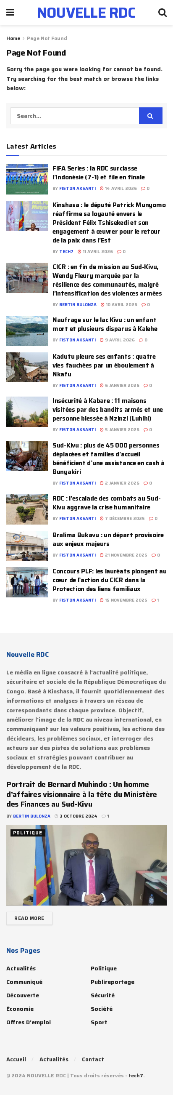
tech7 (66, 251)
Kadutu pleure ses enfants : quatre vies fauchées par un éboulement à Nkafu (104, 365)
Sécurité (103, 995)
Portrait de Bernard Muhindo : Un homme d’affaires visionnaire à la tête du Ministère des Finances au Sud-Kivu (81, 794)
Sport (99, 1022)
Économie (20, 1008)
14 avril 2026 (120, 188)
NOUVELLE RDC (86, 12)
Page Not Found (47, 38)
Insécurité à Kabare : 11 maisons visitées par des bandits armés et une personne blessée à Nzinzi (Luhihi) (107, 410)
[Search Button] (151, 115)
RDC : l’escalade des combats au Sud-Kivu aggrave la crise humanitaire (106, 502)
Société (102, 1008)
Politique (27, 833)
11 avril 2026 (97, 251)
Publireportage (112, 981)
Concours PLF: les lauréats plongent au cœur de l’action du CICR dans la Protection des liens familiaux (109, 580)
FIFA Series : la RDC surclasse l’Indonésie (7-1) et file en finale (98, 172)
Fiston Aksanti (77, 188)
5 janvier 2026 (121, 429)
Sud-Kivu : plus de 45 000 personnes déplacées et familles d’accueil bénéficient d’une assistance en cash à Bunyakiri (108, 458)
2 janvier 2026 (121, 483)
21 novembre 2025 (125, 555)
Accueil (16, 1059)
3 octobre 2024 (77, 816)
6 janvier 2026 (121, 385)
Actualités (21, 968)
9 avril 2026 (119, 340)
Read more (29, 918)
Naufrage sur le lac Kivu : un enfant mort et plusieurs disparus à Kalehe (104, 324)
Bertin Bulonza (78, 304)
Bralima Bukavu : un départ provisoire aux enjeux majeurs (108, 539)
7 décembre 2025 (124, 518)
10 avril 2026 (121, 304)
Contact (93, 1059)
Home (13, 38)
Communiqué (24, 981)
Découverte (22, 995)
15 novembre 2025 (125, 600)
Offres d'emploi (28, 1022)
